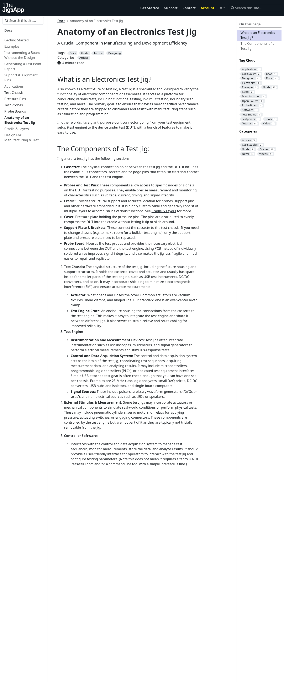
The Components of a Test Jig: (257, 46)
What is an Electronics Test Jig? (258, 35)
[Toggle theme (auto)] (222, 8)
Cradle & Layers (164, 211)
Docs (61, 21)
